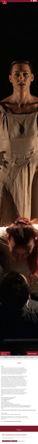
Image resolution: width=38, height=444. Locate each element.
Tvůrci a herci (12, 357)
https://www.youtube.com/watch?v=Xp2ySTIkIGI (12, 421)
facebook (34, 0)
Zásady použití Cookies (9, 438)
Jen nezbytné (14, 441)
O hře (6, 357)
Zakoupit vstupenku (32, 353)
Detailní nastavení (21, 441)
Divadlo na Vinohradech (5, 2)
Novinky (26, 357)
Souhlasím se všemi (6, 441)
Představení (20, 357)
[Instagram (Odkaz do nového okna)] (36, 0)
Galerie (32, 357)
